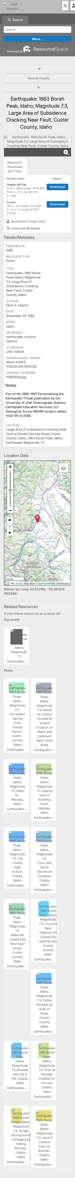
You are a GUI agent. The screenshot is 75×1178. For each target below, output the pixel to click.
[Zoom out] (10, 510)
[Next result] (39, 88)
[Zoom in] (10, 467)
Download (57, 186)
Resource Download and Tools (14, 166)
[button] (37, 519)
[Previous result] (39, 69)
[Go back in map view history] (10, 533)
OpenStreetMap (47, 583)
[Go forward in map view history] (10, 526)
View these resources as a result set (33, 613)
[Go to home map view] (10, 520)
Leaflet (18, 583)
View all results (38, 78)
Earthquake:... (17, 661)
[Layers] (63, 467)
